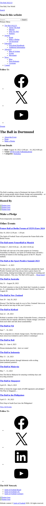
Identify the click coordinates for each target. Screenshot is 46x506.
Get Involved (13, 41)
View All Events (6, 407)
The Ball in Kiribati (9, 309)
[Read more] (40, 275)
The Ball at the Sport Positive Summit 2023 (20, 261)
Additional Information (17, 47)
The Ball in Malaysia (9, 366)
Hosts (6, 139)
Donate (2, 126)
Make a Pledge (14, 39)
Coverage (12, 63)
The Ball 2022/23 (6, 3)
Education (8, 43)
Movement (13, 55)
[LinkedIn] (21, 464)
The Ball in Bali (7, 340)
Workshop (17, 154)
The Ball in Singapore (10, 381)
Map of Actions (14, 51)
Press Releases (14, 61)
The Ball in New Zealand (11, 295)
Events (11, 53)
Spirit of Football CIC (12, 492)
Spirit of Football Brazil (12, 490)
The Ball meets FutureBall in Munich (17, 242)
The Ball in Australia (9, 279)
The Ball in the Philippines (12, 395)
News (6, 57)
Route (11, 37)
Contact (7, 65)
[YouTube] (21, 123)
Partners (12, 33)
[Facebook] (21, 89)
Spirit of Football (19, 503)
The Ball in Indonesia (10, 352)
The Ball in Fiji (7, 326)
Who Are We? (14, 31)
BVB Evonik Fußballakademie (21, 152)
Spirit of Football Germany (13, 494)
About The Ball (14, 28)
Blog (10, 59)
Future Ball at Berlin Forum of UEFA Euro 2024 (22, 228)
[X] (21, 106)
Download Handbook (16, 45)
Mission (12, 30)
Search (2, 10)
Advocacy (8, 49)
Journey (7, 35)
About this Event (10, 137)
